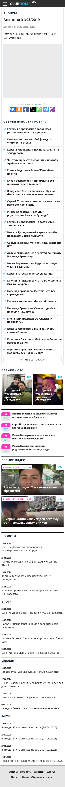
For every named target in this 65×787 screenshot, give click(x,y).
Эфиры (13, 771)
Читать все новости (32, 359)
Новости (8, 536)
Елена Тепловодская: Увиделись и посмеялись (29, 320)
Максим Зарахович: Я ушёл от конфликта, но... (30, 697)
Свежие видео (13, 460)
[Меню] (5, 4)
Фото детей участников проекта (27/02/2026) (29, 749)
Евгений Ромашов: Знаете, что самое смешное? (30, 652)
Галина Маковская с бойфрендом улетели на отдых (29, 141)
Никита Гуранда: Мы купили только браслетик (30, 671)
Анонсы (10, 13)
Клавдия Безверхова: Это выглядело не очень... (31, 708)
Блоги (6, 601)
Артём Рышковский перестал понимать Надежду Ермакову (34, 254)
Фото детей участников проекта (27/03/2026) (29, 738)
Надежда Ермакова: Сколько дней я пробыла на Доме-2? (31, 309)
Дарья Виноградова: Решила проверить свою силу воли (29, 625)
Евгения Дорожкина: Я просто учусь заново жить (31, 223)
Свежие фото (12, 370)
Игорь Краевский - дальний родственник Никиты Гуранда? (28, 213)
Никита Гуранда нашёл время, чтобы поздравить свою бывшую (32, 234)
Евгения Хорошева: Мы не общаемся (31, 301)
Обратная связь (41, 777)
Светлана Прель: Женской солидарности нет (34, 244)
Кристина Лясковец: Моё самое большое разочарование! (34, 341)
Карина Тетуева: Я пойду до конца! (30, 273)
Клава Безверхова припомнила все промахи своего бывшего (30, 182)
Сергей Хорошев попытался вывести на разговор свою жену (33, 203)
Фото (5, 716)
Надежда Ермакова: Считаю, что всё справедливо (31, 292)
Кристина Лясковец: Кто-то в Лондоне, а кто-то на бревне (34, 282)
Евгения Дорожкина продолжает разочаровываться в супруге (29, 130)
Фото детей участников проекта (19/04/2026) (29, 727)
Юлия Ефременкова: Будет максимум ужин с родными (32, 265)
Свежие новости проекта (24, 121)
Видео (15, 777)
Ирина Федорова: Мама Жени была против (30, 171)
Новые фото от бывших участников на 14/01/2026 (32, 760)
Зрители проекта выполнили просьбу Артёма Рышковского (32, 161)
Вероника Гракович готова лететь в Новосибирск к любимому (31, 351)
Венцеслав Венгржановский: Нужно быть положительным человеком (31, 192)
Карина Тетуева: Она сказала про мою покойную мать (32, 640)
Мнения (7, 660)
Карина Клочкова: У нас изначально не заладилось (33, 151)
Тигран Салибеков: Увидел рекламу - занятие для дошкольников (32, 684)
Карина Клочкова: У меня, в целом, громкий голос (30, 330)
